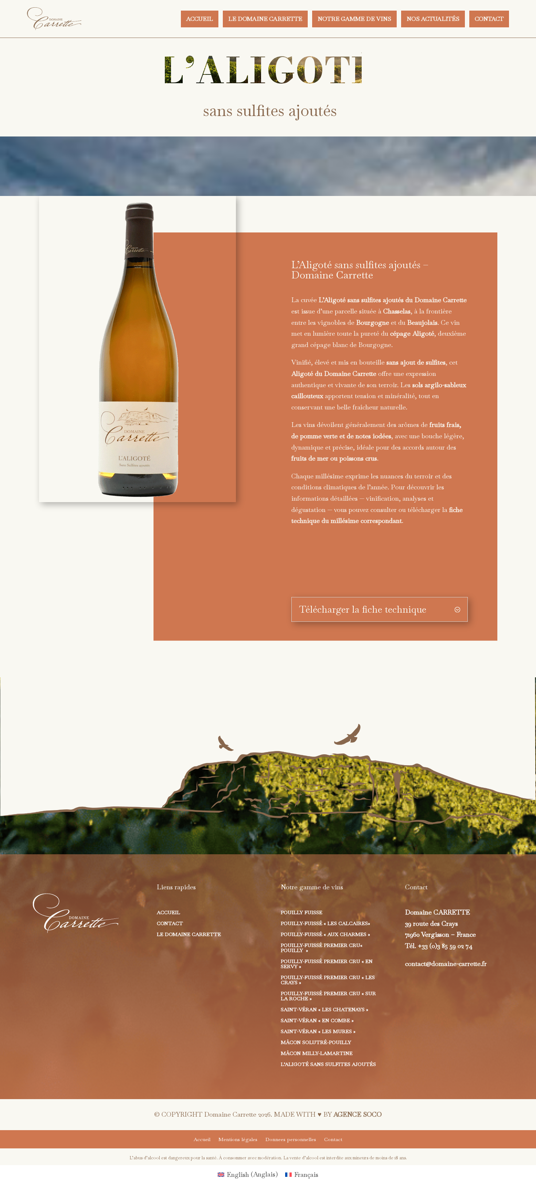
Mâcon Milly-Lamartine (317, 1053)
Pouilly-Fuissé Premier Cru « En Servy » (327, 964)
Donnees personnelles (290, 1140)
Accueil (168, 913)
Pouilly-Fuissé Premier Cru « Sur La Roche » (328, 996)
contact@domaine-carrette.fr (446, 963)
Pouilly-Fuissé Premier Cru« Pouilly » (321, 948)
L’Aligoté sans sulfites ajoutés (328, 1064)
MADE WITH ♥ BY (328, 1114)
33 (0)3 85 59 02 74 (447, 945)
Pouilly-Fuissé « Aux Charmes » (325, 934)
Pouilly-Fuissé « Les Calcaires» (325, 924)
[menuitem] (199, 19)
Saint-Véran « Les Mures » (318, 1032)
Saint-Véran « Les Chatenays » (324, 1010)
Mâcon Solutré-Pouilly (316, 1042)
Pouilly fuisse (301, 913)
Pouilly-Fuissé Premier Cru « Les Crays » (328, 980)
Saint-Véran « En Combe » (317, 1021)
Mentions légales (237, 1140)
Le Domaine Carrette (189, 934)
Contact (170, 924)
